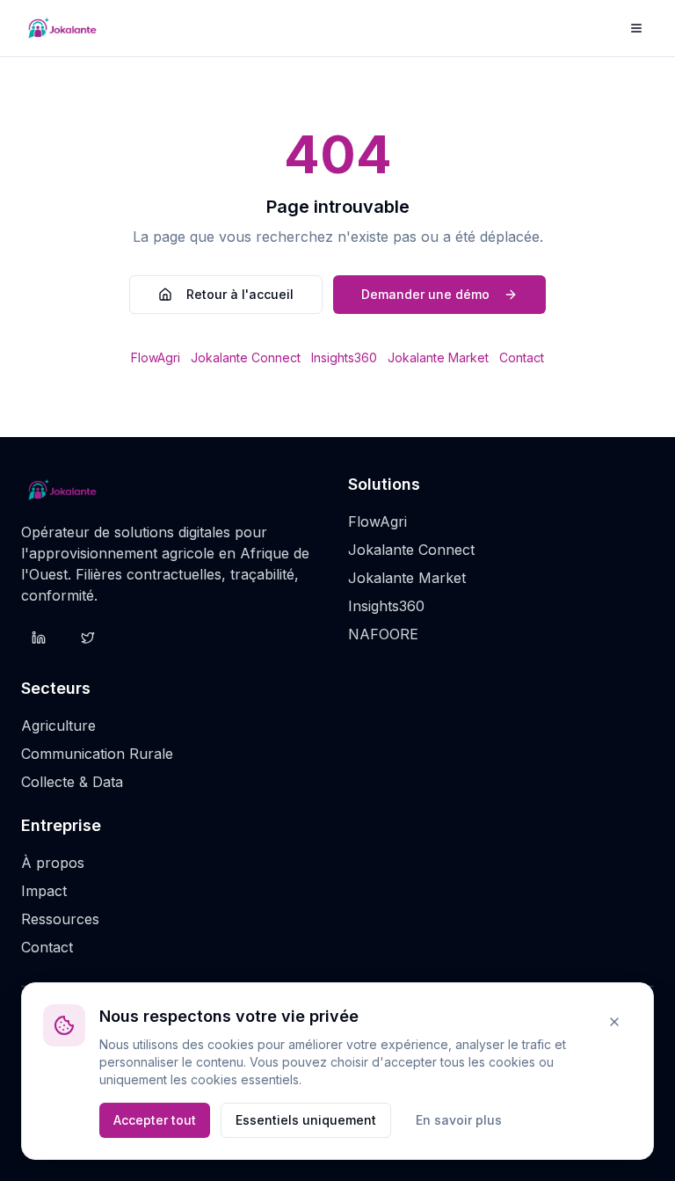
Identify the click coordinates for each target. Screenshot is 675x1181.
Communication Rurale (97, 753)
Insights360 (344, 357)
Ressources (60, 919)
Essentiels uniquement (306, 1119)
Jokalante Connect (246, 357)
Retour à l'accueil (240, 294)
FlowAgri (155, 357)
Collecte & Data (72, 782)
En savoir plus (459, 1119)
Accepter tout (154, 1119)
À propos (52, 862)
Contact (521, 357)
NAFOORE (383, 634)
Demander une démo (425, 294)
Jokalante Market (438, 357)
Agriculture (58, 725)
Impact (44, 891)
